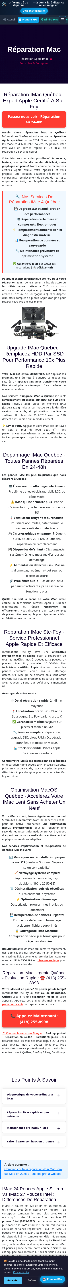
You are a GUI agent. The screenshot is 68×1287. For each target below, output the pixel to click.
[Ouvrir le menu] (62, 19)
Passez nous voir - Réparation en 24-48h (34, 119)
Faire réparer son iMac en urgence (30, 1141)
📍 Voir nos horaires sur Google (22, 1033)
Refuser (32, 1280)
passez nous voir (12, 1004)
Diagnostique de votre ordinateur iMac (30, 1096)
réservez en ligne (48, 960)
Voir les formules (34, 11)
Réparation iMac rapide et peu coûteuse (28, 1114)
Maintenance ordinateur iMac (27, 1127)
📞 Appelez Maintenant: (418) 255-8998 (34, 1018)
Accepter (12, 1280)
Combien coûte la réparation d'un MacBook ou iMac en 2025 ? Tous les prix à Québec (33, 1171)
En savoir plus (21, 1272)
